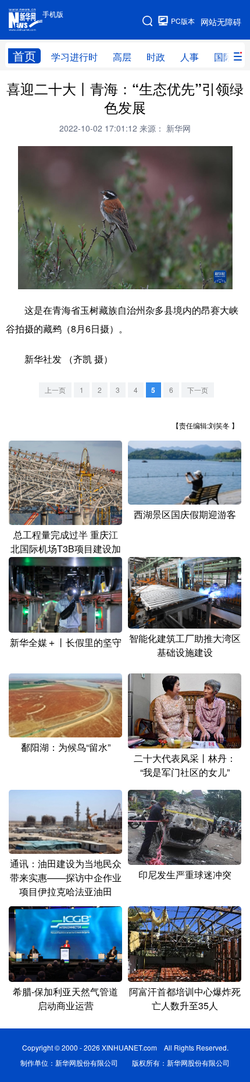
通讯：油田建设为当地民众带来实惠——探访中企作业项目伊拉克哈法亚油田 (66, 877)
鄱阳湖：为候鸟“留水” (65, 747)
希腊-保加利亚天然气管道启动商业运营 (65, 998)
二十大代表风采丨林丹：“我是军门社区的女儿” (185, 765)
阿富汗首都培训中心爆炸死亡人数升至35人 (185, 998)
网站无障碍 (221, 21)
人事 (189, 56)
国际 (223, 56)
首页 (24, 55)
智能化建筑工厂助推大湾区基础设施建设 (185, 645)
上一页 (55, 390)
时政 (156, 56)
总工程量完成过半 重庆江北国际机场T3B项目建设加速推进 (65, 548)
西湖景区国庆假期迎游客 (185, 514)
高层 (122, 56)
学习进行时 (74, 56)
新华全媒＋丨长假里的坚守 (66, 642)
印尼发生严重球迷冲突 (184, 874)
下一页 (197, 390)
